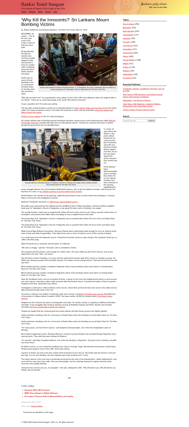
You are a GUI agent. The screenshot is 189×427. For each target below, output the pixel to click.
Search (48, 12)
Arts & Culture (128, 24)
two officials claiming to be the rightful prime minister (61, 192)
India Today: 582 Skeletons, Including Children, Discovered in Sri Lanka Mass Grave (142, 105)
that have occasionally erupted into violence (47, 307)
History (126, 56)
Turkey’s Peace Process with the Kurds (139, 110)
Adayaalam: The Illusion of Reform (137, 100)
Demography (128, 35)
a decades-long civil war (93, 294)
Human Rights (37, 406)
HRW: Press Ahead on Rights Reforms (41, 393)
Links (55, 12)
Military (126, 64)
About (40, 12)
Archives (32, 12)
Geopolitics (127, 49)
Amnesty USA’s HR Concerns (37, 390)
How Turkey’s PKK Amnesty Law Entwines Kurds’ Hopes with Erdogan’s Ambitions (143, 95)
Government (128, 53)
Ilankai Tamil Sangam (42, 4)
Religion (126, 71)
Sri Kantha (127, 78)
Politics (126, 67)
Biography (127, 28)
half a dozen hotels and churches (88, 108)
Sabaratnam (128, 74)
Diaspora (126, 38)
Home (23, 12)
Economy (126, 42)
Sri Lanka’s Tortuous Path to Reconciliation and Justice (48, 396)
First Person (128, 46)
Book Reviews (128, 31)
